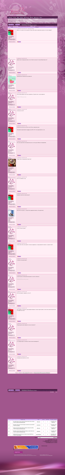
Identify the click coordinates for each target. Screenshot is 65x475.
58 (13, 87)
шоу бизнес (18, 425)
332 (13, 203)
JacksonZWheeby (38, 434)
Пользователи (27, 17)
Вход (41, 17)
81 (13, 221)
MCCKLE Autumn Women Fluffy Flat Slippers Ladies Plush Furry (23, 430)
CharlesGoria (53, 425)
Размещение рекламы (44, 445)
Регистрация (37, 17)
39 (13, 172)
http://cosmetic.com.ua (23, 127)
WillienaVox (38, 421)
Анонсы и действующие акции (20, 422)
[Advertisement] (32, 50)
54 (13, 222)
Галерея (11, 17)
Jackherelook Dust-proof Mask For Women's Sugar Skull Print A (23, 434)
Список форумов (24, 390)
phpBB (44, 454)
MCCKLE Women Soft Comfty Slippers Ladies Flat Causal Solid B (23, 424)
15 (13, 270)
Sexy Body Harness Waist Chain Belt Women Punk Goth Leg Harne (23, 421)
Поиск (22, 17)
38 (13, 88)
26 (13, 286)
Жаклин (28, 129)
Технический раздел (30, 390)
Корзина (35, 390)
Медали (32, 17)
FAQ (18, 17)
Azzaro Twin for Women (13, 20)
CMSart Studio (50, 455)
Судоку (15, 17)
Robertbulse (38, 431)
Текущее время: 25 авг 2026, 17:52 (26, 24)
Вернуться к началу (12, 41)
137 (13, 39)
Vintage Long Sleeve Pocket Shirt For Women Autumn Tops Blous (23, 427)
